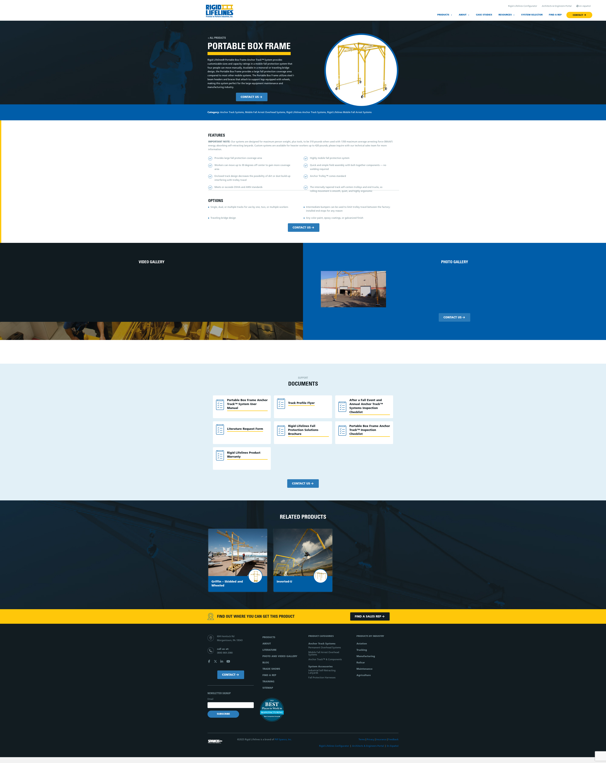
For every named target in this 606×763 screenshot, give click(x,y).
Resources (505, 15)
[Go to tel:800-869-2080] (231, 652)
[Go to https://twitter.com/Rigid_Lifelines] (215, 662)
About (462, 15)
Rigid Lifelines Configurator (334, 746)
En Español (392, 746)
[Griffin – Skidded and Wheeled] (237, 552)
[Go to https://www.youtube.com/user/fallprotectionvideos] (228, 662)
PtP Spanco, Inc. (283, 740)
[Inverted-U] (302, 552)
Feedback (393, 740)
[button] (251, 97)
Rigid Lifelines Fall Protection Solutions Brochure (303, 430)
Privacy (370, 740)
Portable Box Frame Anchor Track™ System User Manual (247, 404)
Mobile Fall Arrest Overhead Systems (265, 112)
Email (210, 699)
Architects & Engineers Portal (368, 746)
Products (443, 15)
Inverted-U (284, 581)
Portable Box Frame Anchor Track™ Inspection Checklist (369, 430)
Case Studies (484, 15)
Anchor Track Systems (232, 112)
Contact (578, 15)
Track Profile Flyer (301, 403)
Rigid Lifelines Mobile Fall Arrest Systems (349, 112)
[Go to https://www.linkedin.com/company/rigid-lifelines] (221, 662)
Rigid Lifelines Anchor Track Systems (306, 112)
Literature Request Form (245, 429)
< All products (217, 38)
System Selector (532, 15)
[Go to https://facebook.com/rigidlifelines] (209, 662)
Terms (362, 740)
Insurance (381, 740)
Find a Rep (555, 15)
